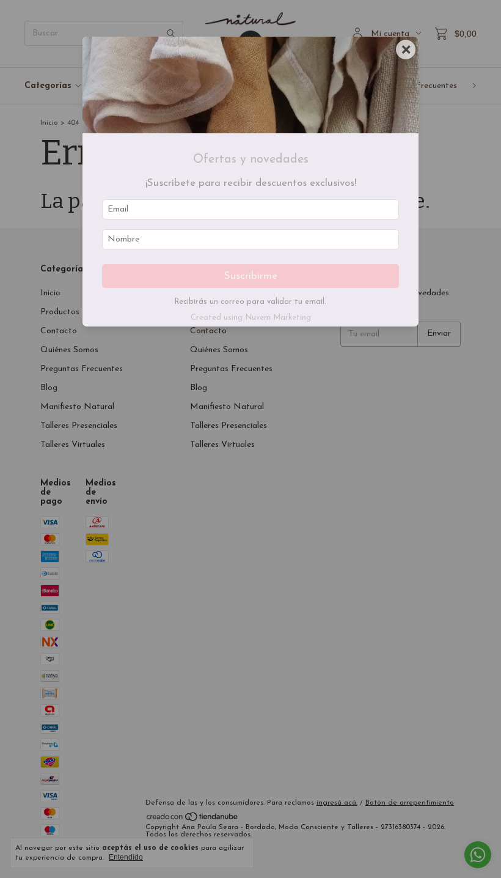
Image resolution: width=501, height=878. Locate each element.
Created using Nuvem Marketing (251, 318)
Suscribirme (250, 276)
